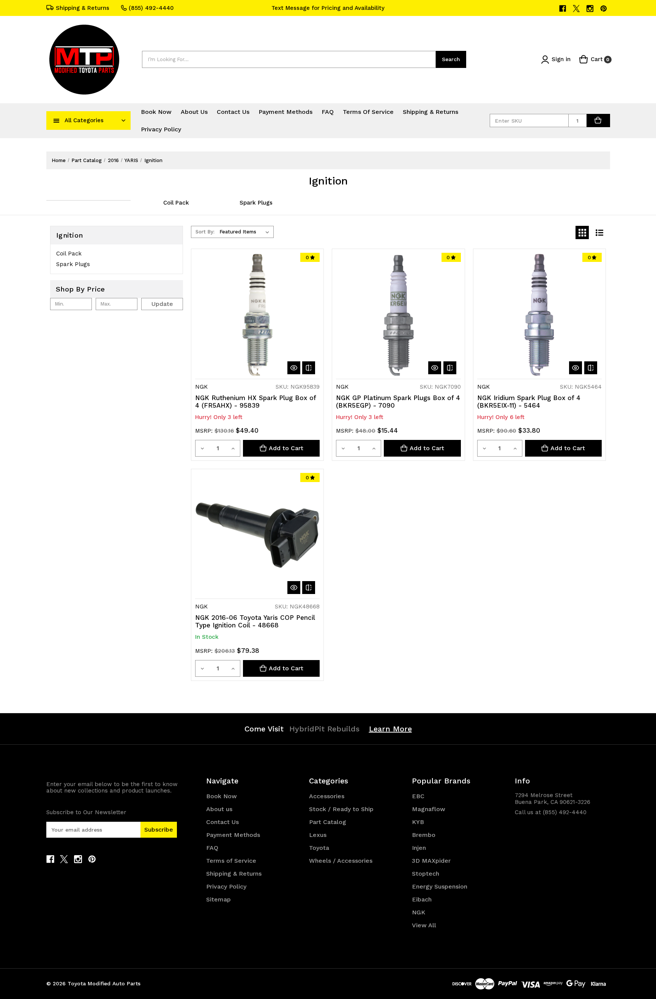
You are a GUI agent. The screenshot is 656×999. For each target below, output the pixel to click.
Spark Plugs (256, 202)
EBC (418, 796)
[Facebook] (563, 9)
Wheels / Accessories (340, 860)
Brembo (423, 834)
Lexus (317, 834)
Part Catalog (327, 822)
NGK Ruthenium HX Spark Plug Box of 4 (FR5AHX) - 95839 (255, 401)
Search (451, 59)
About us (194, 111)
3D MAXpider (431, 860)
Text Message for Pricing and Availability (328, 8)
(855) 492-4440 (151, 8)
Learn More (390, 728)
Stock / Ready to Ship (341, 809)
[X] (577, 9)
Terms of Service (368, 111)
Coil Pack (176, 202)
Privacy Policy (161, 129)
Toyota (319, 847)
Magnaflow (428, 809)
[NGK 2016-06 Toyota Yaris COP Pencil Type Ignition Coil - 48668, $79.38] (257, 535)
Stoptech (425, 873)
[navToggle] (56, 120)
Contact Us (233, 111)
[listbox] (245, 232)
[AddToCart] (598, 120)
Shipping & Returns (82, 8)
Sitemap (218, 899)
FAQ (328, 111)
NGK (418, 912)
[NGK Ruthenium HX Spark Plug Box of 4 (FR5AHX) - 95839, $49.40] (257, 315)
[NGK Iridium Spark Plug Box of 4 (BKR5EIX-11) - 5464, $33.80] (539, 315)
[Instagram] (590, 9)
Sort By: (205, 232)
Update (162, 303)
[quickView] (293, 367)
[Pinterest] (604, 9)
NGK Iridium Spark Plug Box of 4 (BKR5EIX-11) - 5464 (528, 401)
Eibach (422, 899)
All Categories (84, 120)
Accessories (326, 796)
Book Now (156, 111)
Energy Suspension (439, 886)
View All (424, 925)
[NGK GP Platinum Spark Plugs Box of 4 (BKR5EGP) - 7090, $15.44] (398, 315)
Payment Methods (285, 111)
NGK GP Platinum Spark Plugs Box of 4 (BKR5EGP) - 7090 (398, 401)
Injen (419, 847)
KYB (418, 822)
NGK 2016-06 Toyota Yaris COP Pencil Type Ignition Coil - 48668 (255, 621)
